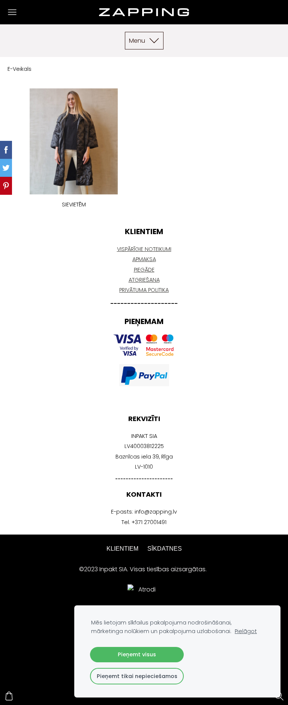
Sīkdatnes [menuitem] (164, 548)
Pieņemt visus (137, 654)
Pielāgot (246, 631)
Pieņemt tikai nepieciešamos (137, 676)
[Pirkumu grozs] (9, 696)
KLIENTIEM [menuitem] (122, 548)
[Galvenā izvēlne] (12, 12)
